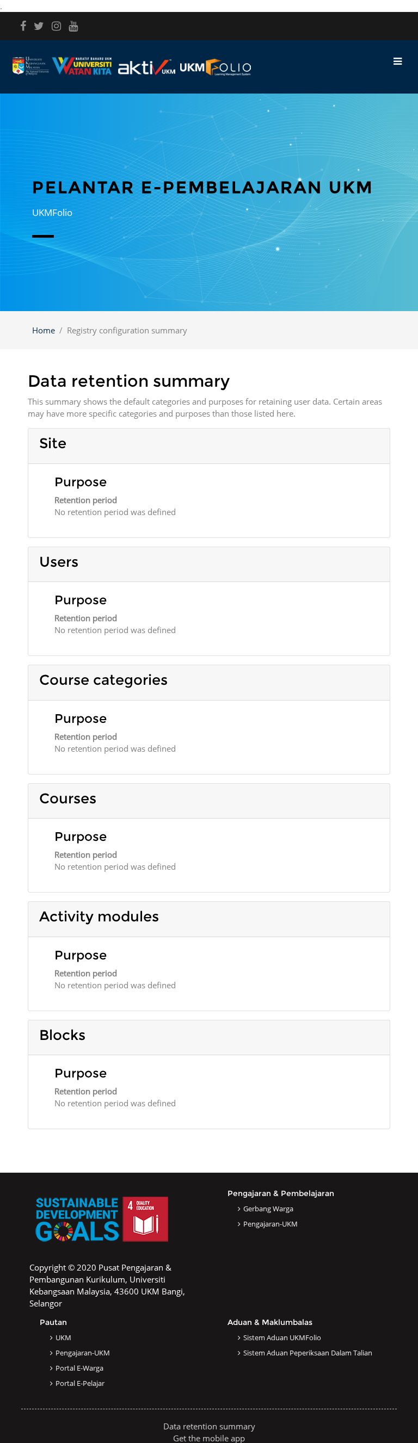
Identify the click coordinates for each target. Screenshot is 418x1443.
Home (43, 330)
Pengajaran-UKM (270, 1224)
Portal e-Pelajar (80, 1383)
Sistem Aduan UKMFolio (282, 1337)
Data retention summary (209, 1426)
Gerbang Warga (268, 1208)
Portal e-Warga (79, 1368)
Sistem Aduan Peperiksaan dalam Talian (307, 1353)
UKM (63, 1337)
